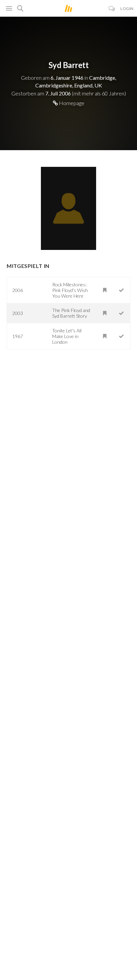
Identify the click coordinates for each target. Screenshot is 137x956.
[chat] (111, 8)
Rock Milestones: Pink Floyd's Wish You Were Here (70, 290)
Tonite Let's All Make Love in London (66, 336)
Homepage (71, 103)
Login (127, 8)
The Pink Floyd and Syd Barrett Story (71, 313)
